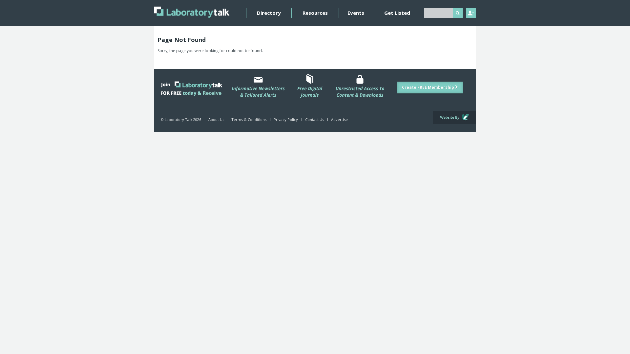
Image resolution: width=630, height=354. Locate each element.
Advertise (339, 119)
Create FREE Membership (428, 87)
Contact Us (314, 119)
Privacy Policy (286, 119)
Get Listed (397, 13)
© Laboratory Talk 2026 (181, 119)
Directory (269, 13)
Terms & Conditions (248, 119)
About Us (216, 119)
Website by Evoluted (454, 117)
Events (355, 13)
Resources (315, 13)
